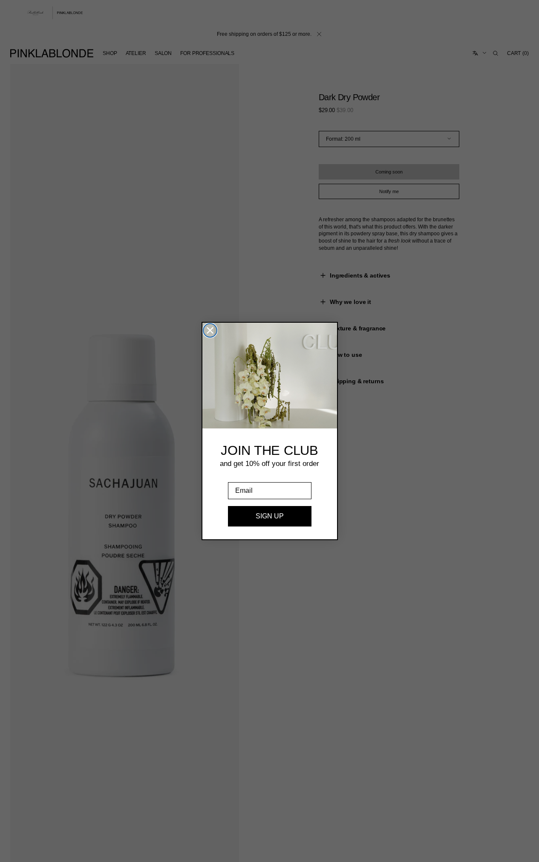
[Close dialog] (210, 330)
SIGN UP (270, 516)
